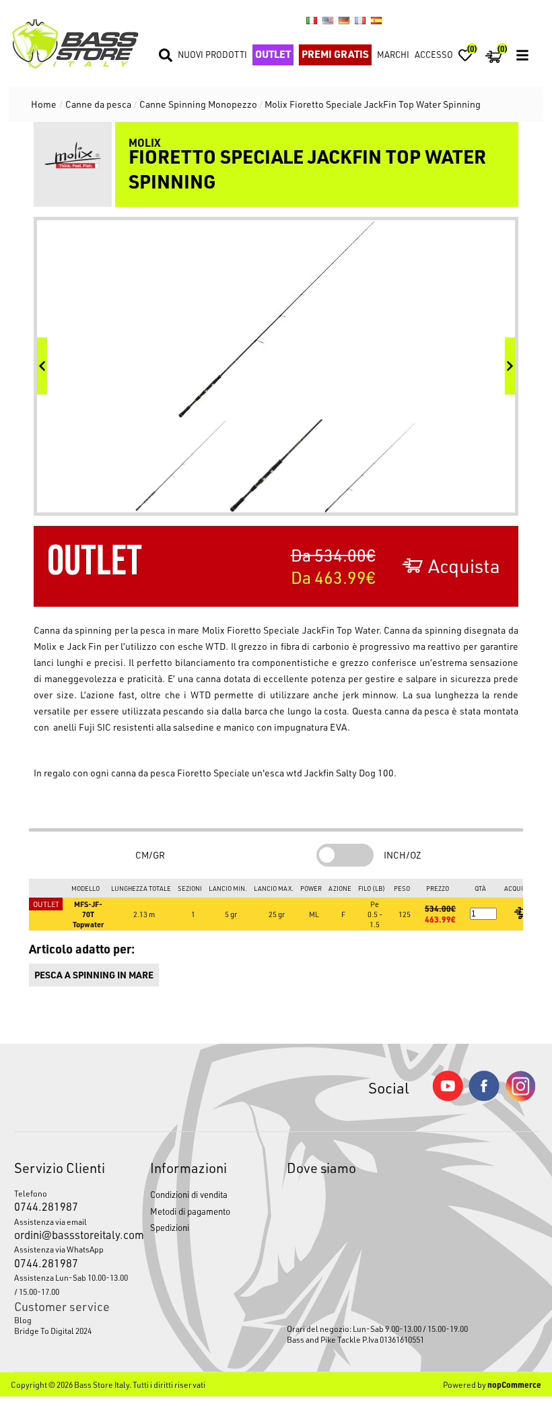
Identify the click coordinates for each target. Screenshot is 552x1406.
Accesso (434, 54)
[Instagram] (520, 1098)
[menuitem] (71, 1319)
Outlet (273, 54)
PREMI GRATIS (335, 54)
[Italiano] (312, 20)
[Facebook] (484, 1097)
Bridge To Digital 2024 (53, 1330)
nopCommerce (514, 1384)
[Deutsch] (344, 20)
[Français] (360, 20)
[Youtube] (447, 1098)
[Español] (376, 20)
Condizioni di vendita (189, 1194)
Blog (23, 1319)
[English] (328, 20)
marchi (393, 54)
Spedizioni (169, 1227)
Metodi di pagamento (190, 1211)
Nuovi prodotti (212, 54)
